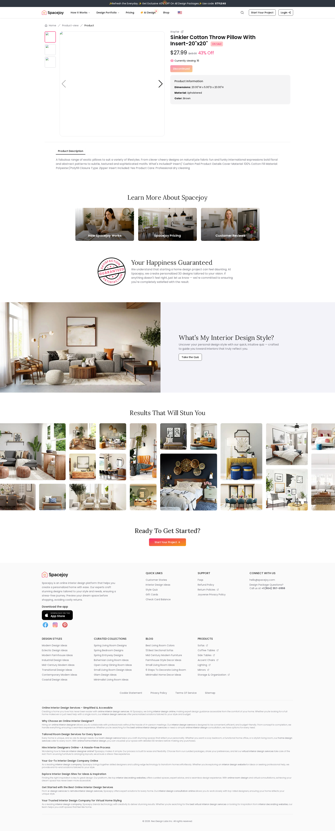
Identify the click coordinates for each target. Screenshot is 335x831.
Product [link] (89, 25)
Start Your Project (262, 12)
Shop (166, 12)
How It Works (79, 12)
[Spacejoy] (53, 12)
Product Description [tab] (70, 151)
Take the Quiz (190, 357)
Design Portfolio (106, 12)
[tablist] (70, 151)
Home (52, 25)
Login (284, 12)
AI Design (150, 12)
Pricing (130, 12)
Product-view (70, 25)
